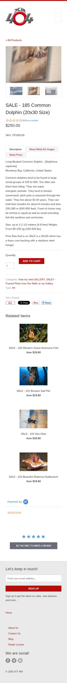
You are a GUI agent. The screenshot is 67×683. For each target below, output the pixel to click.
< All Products (14, 40)
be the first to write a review (33, 545)
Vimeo (14, 660)
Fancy (46, 303)
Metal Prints (16, 154)
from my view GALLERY (32, 279)
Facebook (8, 660)
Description (15, 149)
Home (9, 612)
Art (13, 287)
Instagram (20, 660)
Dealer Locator (16, 644)
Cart (58, 19)
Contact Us (14, 633)
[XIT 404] (24, 17)
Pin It (35, 303)
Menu (57, 11)
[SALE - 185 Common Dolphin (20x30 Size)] (33, 64)
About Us (13, 628)
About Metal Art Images (42, 149)
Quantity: (11, 255)
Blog (10, 639)
